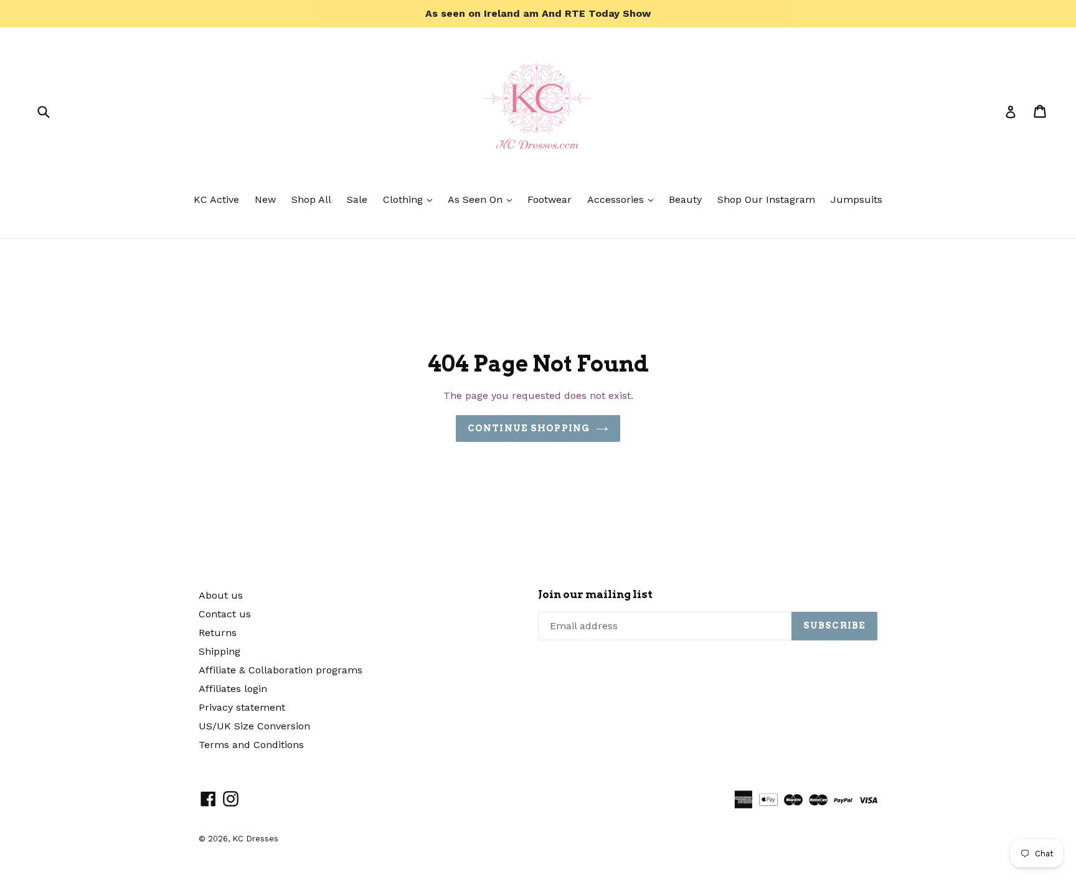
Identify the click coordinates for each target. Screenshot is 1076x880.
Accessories (623, 199)
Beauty (685, 199)
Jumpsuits (856, 199)
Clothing (410, 199)
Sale (357, 199)
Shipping (219, 651)
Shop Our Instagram (766, 199)
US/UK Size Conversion (254, 726)
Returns (218, 633)
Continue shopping (529, 428)
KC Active (216, 199)
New (265, 199)
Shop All (311, 199)
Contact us (225, 614)
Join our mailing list (595, 594)
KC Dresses (255, 838)
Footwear (549, 199)
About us (221, 595)
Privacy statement (242, 707)
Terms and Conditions (251, 745)
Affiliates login (233, 689)
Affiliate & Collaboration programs (280, 670)
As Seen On (483, 199)
